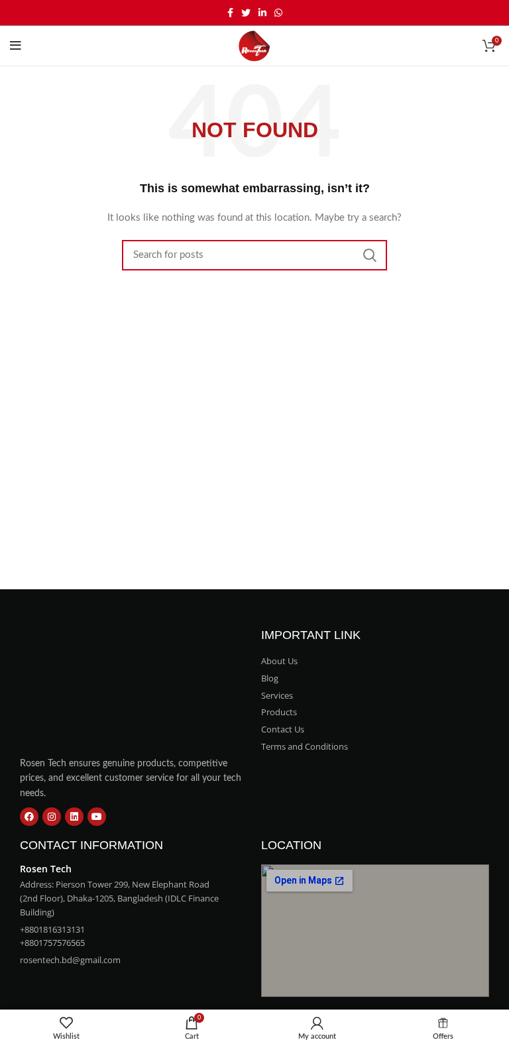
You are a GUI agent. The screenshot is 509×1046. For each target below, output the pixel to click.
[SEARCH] (369, 255)
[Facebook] (29, 816)
